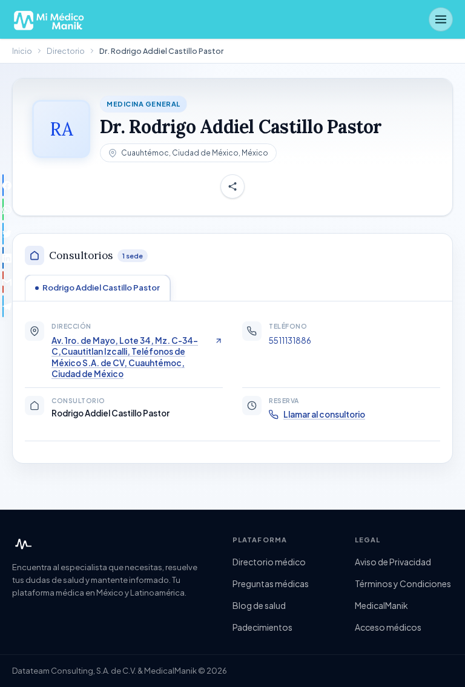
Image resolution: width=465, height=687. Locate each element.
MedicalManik (381, 605)
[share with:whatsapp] (3, 209)
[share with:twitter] (3, 234)
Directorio (66, 51)
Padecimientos (262, 627)
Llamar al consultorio (324, 414)
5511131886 (290, 340)
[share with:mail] (3, 282)
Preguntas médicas (270, 583)
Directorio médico (269, 561)
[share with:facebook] (3, 185)
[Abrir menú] (441, 19)
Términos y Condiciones (403, 583)
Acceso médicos (388, 627)
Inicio (22, 51)
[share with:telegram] (3, 306)
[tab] (97, 287)
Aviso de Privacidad (393, 561)
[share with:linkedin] (3, 258)
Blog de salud (259, 605)
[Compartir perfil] (232, 186)
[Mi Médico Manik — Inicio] (21, 544)
